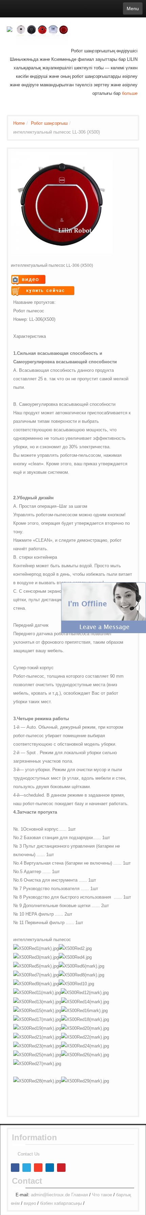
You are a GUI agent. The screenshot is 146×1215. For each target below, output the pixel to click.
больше (130, 93)
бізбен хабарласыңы (61, 1203)
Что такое (102, 1194)
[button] (103, 607)
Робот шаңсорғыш (49, 123)
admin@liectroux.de (50, 1194)
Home (19, 123)
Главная (79, 1194)
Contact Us (29, 1154)
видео (30, 1203)
